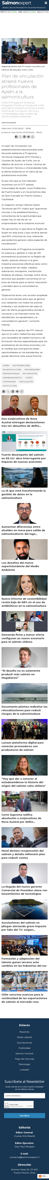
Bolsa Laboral (9, 7)
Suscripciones (24, 1043)
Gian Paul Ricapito (25, 1146)
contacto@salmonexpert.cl (24, 1157)
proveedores (32, 370)
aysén (6, 365)
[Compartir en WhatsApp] (33, 137)
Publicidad (24, 1048)
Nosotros (41, 7)
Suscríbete (24, 1115)
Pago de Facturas (24, 1059)
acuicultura (10, 386)
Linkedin (24, 1070)
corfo (28, 378)
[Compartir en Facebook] (16, 137)
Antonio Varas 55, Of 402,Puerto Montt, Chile (24, 1171)
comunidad (9, 382)
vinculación (26, 382)
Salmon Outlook (24, 1053)
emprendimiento (12, 378)
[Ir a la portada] (21, 3)
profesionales (11, 374)
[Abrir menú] (46, 3)
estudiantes (30, 374)
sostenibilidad (21, 365)
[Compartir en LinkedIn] (24, 137)
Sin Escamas (30, 7)
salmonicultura (12, 370)
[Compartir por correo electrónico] (28, 137)
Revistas (20, 7)
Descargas (24, 1064)
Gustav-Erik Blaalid (24, 1136)
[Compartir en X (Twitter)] (20, 137)
